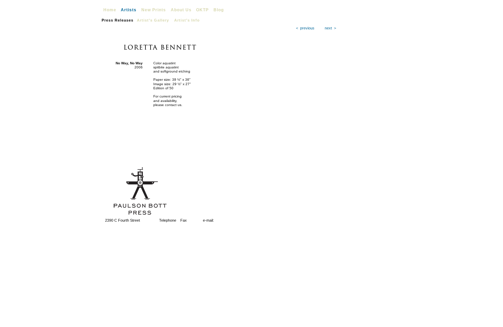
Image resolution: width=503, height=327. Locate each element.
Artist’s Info (187, 20)
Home (109, 10)
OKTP (202, 10)
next (328, 28)
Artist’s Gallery (153, 20)
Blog (219, 10)
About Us (181, 10)
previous (307, 28)
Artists (129, 10)
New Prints (153, 10)
